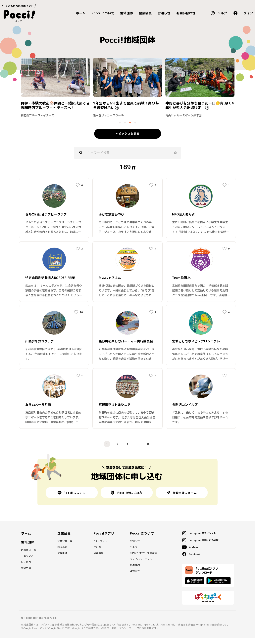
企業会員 (145, 13)
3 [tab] (130, 123)
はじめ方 (26, 562)
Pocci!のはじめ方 (129, 493)
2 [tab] (125, 123)
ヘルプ (222, 13)
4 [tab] (135, 123)
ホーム (80, 13)
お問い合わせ (185, 13)
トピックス (27, 556)
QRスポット (100, 541)
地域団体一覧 (28, 550)
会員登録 (99, 553)
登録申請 (26, 568)
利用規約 (135, 565)
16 (148, 444)
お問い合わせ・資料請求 (143, 553)
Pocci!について (102, 13)
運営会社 (135, 571)
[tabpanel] (55, 87)
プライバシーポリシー (142, 559)
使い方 (97, 547)
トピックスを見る (127, 133)
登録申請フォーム (185, 493)
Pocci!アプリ (104, 533)
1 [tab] (120, 123)
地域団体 (126, 13)
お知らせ (164, 13)
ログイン (246, 13)
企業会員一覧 (64, 541)
